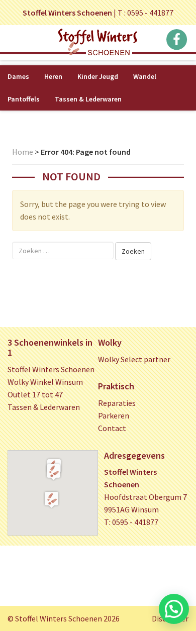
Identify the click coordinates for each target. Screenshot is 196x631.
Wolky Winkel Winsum (45, 382)
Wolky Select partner (134, 359)
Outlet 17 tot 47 (35, 394)
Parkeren (113, 415)
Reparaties (117, 403)
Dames (18, 76)
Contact (112, 428)
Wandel (144, 76)
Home (22, 152)
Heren (53, 76)
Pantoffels (24, 98)
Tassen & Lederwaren (88, 98)
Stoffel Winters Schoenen (51, 369)
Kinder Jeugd (97, 76)
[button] (53, 471)
